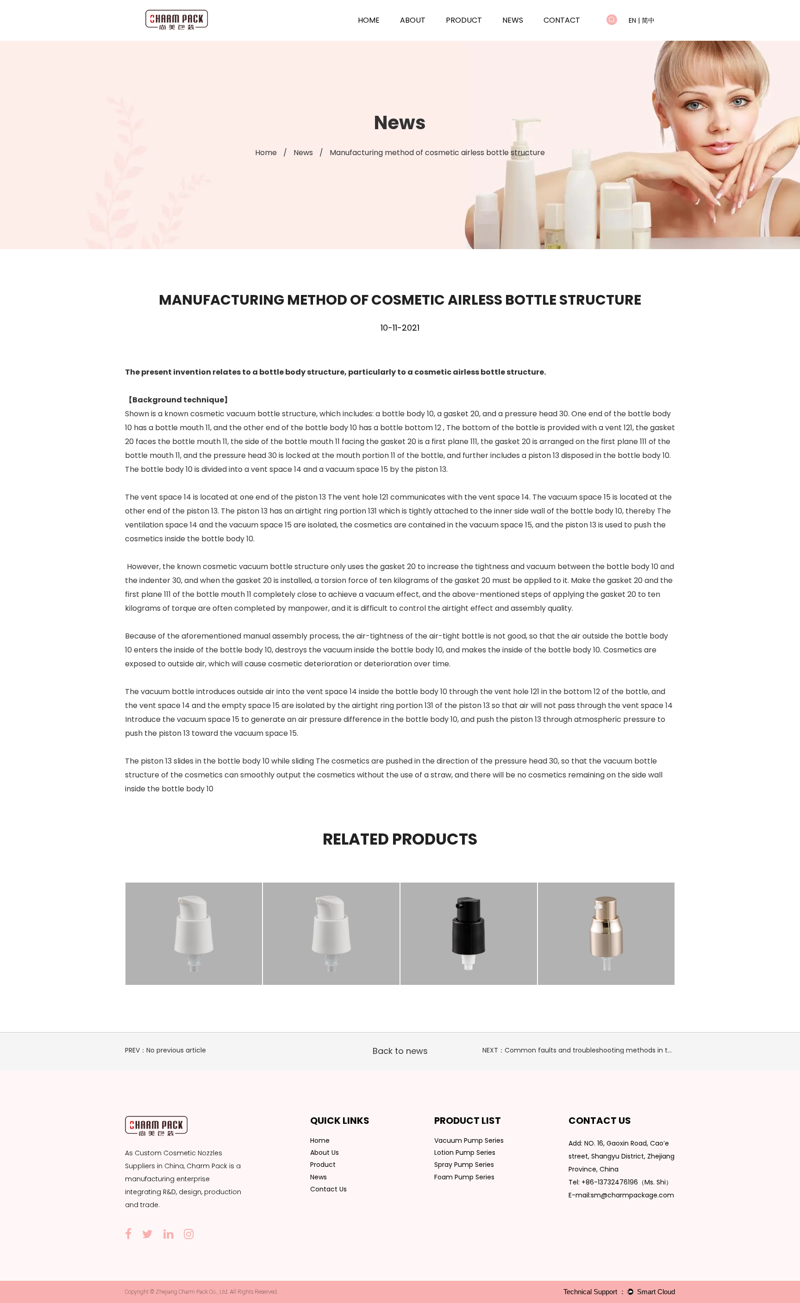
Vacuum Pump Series (469, 1140)
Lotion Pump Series (478, 34)
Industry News (526, 34)
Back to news (400, 1051)
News (512, 20)
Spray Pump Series (464, 1164)
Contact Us (328, 1189)
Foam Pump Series (464, 1177)
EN (632, 20)
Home (369, 20)
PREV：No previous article (165, 1050)
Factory (425, 34)
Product (464, 20)
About (412, 20)
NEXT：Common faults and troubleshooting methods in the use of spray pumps (612, 1050)
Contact (562, 20)
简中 (648, 20)
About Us (324, 1152)
